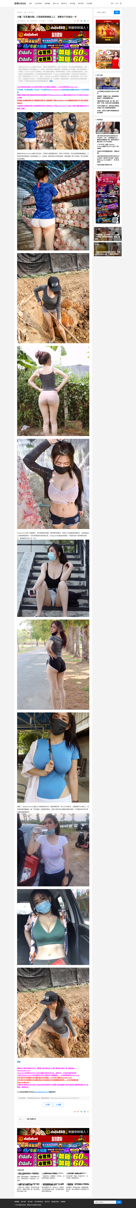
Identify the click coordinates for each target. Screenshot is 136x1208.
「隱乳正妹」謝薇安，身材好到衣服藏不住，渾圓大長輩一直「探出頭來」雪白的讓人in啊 (28, 1189)
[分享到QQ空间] (88, 21)
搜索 (116, 12)
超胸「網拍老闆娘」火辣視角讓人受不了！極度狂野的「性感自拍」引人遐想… (28, 1178)
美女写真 (81, 3)
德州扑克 (64, 3)
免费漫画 (47, 3)
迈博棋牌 (63, 1201)
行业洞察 (89, 3)
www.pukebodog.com (41, 1092)
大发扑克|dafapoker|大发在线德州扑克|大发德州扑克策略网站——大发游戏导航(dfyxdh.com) (48, 1075)
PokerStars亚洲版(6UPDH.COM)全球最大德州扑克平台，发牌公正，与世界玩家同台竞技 (46, 1073)
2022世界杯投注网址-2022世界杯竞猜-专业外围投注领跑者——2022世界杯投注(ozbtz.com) (47, 87)
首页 (30, 3)
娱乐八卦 (56, 3)
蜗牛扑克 (47, 1201)
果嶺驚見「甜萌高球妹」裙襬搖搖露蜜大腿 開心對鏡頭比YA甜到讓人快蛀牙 (77, 1189)
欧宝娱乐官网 (55, 1201)
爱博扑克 (22, 21)
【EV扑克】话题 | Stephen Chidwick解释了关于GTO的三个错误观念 (108, 146)
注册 (116, 3)
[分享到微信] (81, 21)
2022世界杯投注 (38, 1201)
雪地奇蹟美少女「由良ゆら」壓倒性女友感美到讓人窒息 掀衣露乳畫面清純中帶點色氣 (53, 1189)
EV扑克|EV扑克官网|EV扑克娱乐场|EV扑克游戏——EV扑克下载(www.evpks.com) (44, 1078)
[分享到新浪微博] (78, 21)
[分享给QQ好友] (84, 21)
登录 (112, 3)
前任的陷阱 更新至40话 (105, 165)
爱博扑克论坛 (20, 3)
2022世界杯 (38, 3)
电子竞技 (72, 3)
